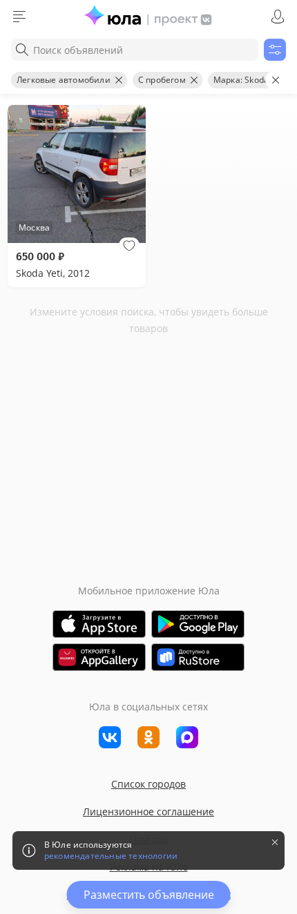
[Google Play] (198, 624)
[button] (129, 245)
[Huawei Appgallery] (99, 657)
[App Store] (99, 624)
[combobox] (134, 50)
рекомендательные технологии (111, 856)
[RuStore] (198, 657)
